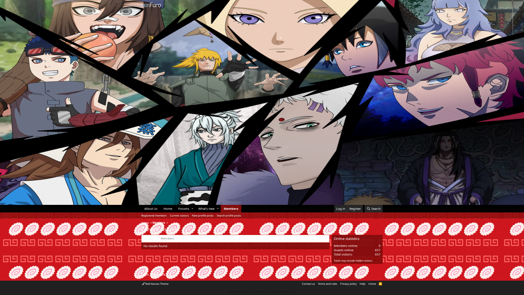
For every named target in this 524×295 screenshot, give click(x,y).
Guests (183, 238)
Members (231, 208)
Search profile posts (229, 215)
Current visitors (179, 215)
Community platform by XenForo (262, 291)
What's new (206, 208)
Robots (197, 238)
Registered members (154, 215)
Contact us (308, 284)
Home (168, 208)
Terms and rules (327, 284)
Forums (183, 208)
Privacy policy (348, 284)
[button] (192, 208)
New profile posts (202, 215)
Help (362, 284)
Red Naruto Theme (156, 284)
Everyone (150, 238)
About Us (150, 208)
